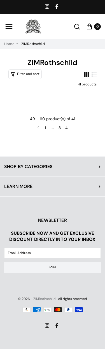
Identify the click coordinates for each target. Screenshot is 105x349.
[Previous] (38, 127)
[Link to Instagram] (47, 7)
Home (9, 44)
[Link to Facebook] (57, 7)
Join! (52, 267)
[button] (25, 74)
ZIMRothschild (44, 299)
